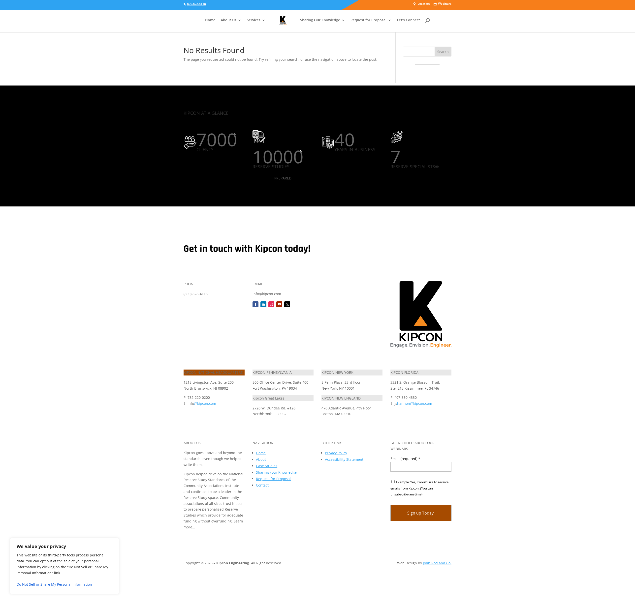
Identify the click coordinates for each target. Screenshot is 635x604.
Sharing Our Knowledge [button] (320, 20)
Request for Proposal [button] (368, 20)
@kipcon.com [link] (205, 403)
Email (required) (405, 458)
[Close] (114, 542)
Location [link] (423, 4)
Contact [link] (262, 485)
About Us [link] (228, 20)
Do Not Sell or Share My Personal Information (54, 584)
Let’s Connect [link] (408, 20)
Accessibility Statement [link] (344, 459)
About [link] (261, 459)
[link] (283, 24)
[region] (64, 566)
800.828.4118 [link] (196, 4)
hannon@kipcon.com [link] (414, 403)
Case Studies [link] (266, 465)
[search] (447, 10)
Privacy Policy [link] (336, 453)
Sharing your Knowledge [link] (276, 472)
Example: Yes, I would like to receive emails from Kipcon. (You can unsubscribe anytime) (419, 488)
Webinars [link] (444, 4)
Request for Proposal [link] (273, 478)
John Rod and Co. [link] (437, 563)
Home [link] (210, 20)
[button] (443, 52)
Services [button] (253, 20)
